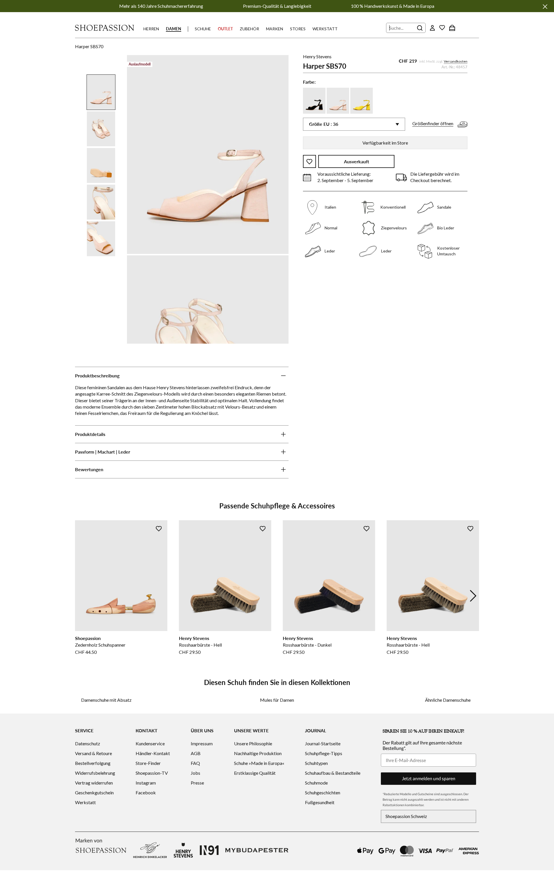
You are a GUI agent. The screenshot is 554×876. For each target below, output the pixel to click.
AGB (196, 753)
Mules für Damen (277, 700)
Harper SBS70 (89, 46)
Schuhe (203, 28)
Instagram (146, 782)
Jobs (195, 773)
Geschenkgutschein (94, 792)
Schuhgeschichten (322, 792)
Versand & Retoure (93, 753)
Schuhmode (316, 782)
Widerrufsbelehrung (95, 773)
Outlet (225, 28)
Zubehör (249, 28)
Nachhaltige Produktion (258, 753)
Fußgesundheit (319, 802)
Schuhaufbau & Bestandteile (332, 773)
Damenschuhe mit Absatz (106, 700)
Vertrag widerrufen (94, 782)
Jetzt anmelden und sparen (428, 778)
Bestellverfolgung (93, 763)
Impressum (202, 743)
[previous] (81, 596)
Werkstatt (325, 28)
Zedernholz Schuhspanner (100, 644)
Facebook (146, 792)
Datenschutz (87, 743)
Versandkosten (455, 61)
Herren (151, 28)
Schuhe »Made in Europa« (259, 763)
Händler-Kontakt (153, 753)
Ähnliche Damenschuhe (448, 700)
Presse (197, 782)
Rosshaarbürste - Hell (200, 644)
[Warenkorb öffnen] (452, 28)
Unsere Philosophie (253, 743)
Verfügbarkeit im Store (385, 142)
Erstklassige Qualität (255, 773)
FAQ (195, 763)
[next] (473, 596)
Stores (298, 28)
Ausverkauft (356, 161)
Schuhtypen (316, 763)
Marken (274, 28)
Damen (173, 28)
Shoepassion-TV (152, 773)
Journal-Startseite (322, 743)
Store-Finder (148, 763)
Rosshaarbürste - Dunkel (307, 644)
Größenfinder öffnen (432, 123)
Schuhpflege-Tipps (323, 753)
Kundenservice (150, 743)
